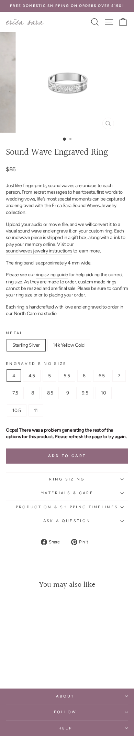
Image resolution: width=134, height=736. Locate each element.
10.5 (16, 410)
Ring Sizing (67, 479)
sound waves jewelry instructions (39, 250)
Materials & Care (67, 493)
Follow (65, 712)
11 (36, 410)
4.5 (32, 375)
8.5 (50, 393)
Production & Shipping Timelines (67, 507)
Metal (14, 333)
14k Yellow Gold (69, 345)
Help (65, 728)
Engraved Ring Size (36, 363)
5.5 (67, 375)
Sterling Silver (26, 345)
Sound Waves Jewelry (94, 205)
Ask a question (67, 521)
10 (103, 393)
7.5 (15, 393)
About (65, 696)
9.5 (85, 393)
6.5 (102, 375)
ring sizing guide (52, 274)
